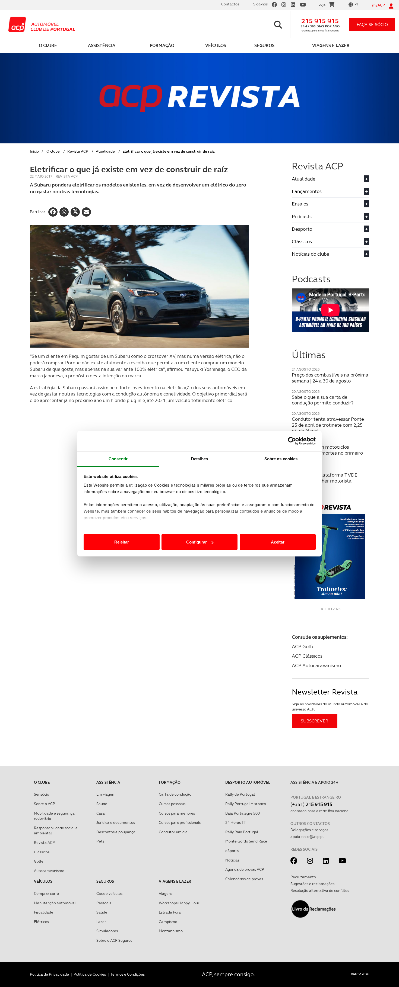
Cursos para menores (177, 813)
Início (34, 151)
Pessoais (103, 903)
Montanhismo (171, 930)
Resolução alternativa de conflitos (319, 890)
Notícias (232, 860)
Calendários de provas (244, 878)
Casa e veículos (109, 893)
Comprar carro (46, 893)
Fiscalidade (43, 912)
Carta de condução (175, 794)
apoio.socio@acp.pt (307, 836)
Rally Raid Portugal (241, 832)
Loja (321, 4)
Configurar (196, 542)
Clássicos (330, 241)
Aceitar (277, 542)
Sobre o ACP (44, 803)
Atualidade (105, 151)
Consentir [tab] (118, 458)
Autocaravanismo (49, 870)
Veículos (43, 881)
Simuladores (107, 930)
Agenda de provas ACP (244, 869)
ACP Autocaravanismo (316, 665)
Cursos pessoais (172, 803)
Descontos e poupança (115, 832)
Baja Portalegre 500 (242, 813)
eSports (232, 850)
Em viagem (106, 794)
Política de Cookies (90, 974)
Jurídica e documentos (115, 822)
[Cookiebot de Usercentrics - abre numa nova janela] (292, 441)
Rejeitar (121, 542)
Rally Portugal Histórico (245, 803)
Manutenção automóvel (55, 903)
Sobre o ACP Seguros (114, 940)
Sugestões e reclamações (312, 883)
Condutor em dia (173, 832)
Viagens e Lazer (175, 881)
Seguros (105, 881)
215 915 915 (320, 21)
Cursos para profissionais (180, 822)
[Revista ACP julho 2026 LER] (330, 551)
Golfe (38, 861)
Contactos (230, 4)
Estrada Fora (170, 912)
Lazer (101, 921)
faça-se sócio (372, 24)
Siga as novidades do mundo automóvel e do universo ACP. (330, 707)
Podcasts (330, 216)
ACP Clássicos (307, 656)
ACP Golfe (303, 646)
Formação (169, 782)
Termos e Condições (127, 974)
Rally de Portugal (240, 794)
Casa (100, 813)
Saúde (101, 803)
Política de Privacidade (49, 974)
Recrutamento (303, 877)
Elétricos (41, 921)
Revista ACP (77, 151)
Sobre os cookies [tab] (281, 458)
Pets (100, 841)
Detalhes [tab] (199, 458)
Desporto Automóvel (247, 782)
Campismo (168, 921)
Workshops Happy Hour (179, 903)
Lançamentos (330, 191)
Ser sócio (41, 794)
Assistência (108, 782)
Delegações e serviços (309, 829)
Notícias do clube (330, 254)
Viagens (165, 893)
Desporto (330, 229)
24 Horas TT (235, 822)
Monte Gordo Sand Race (246, 841)
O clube (53, 151)
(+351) (311, 804)
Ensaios (330, 204)
